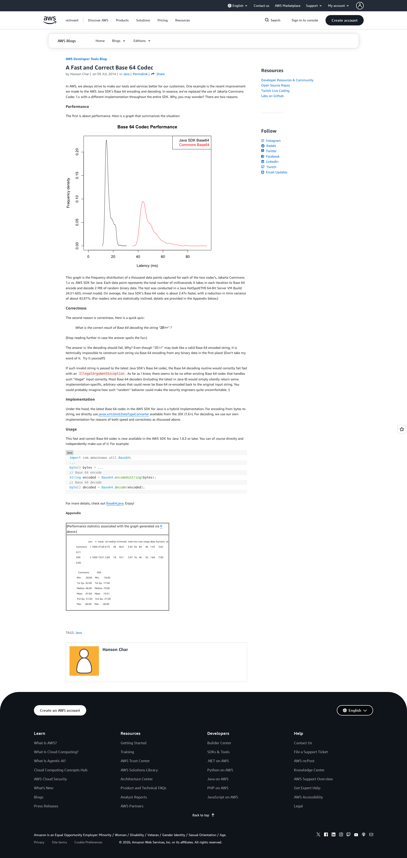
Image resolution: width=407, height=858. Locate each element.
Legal (298, 806)
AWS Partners (132, 806)
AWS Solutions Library (139, 770)
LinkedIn (271, 161)
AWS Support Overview (313, 779)
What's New (43, 787)
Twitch (270, 167)
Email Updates (276, 172)
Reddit (270, 146)
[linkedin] (333, 835)
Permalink (140, 74)
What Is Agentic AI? (50, 760)
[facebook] (326, 835)
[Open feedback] (402, 429)
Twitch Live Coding (275, 91)
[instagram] (341, 835)
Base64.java (114, 503)
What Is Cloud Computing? (56, 751)
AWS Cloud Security (50, 779)
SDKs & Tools (218, 751)
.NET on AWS (218, 760)
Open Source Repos (275, 85)
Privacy (39, 842)
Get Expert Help (307, 787)
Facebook (272, 156)
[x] (318, 835)
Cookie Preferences (88, 842)
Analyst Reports (134, 797)
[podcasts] (364, 835)
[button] (98, 20)
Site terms (59, 842)
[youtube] (356, 835)
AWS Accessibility (308, 797)
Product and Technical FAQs (143, 787)
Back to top (200, 815)
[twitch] (348, 835)
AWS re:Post (304, 760)
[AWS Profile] (360, 5)
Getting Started (133, 742)
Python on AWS (220, 770)
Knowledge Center (309, 770)
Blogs (38, 797)
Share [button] (160, 74)
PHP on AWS (217, 787)
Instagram (273, 140)
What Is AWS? (45, 742)
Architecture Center (137, 779)
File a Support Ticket (311, 751)
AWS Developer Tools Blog (86, 59)
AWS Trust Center (135, 760)
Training (127, 751)
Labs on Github (272, 96)
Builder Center (219, 742)
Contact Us (303, 742)
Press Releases (46, 806)
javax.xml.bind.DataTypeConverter (124, 414)
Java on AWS (217, 779)
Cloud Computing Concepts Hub (60, 770)
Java (78, 632)
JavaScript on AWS (222, 797)
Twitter (271, 151)
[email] (371, 835)
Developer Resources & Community (287, 80)
